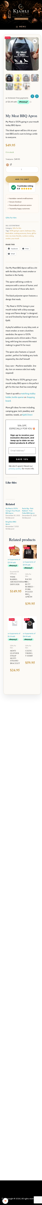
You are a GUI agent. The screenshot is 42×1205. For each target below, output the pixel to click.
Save (8, 38)
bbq (33, 231)
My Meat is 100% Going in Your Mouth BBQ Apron (13, 510)
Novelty (19, 236)
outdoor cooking (28, 236)
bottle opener (18, 397)
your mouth (15, 238)
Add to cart (22, 179)
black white (9, 233)
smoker (8, 238)
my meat (12, 236)
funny (29, 233)
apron (22, 231)
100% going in (14, 231)
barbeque (28, 231)
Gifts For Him (11, 217)
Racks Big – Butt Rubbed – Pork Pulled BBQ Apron (28, 510)
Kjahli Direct (27, 415)
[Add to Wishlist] (7, 164)
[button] (35, 41)
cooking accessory (20, 233)
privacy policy (15, 469)
